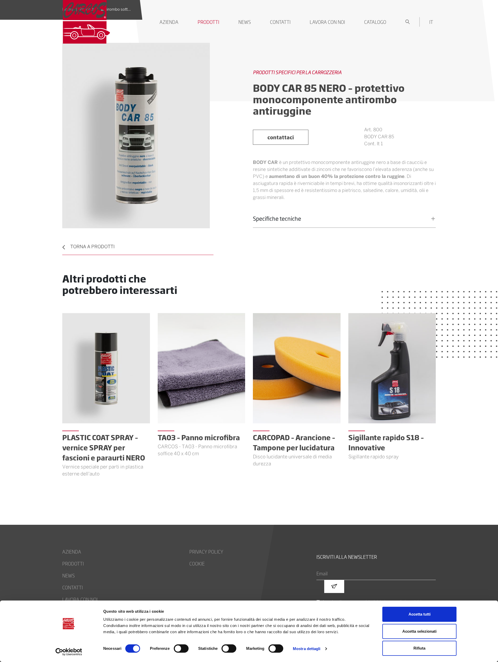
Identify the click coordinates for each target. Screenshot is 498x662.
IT (431, 21)
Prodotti (208, 21)
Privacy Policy (206, 551)
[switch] (181, 648)
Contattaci (280, 137)
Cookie (197, 563)
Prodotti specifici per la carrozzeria (297, 72)
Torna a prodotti (92, 247)
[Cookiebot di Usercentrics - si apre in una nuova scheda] (69, 652)
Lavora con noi (327, 21)
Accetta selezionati (419, 631)
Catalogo (375, 21)
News (244, 21)
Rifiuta (419, 648)
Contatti (280, 21)
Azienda (169, 21)
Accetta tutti (420, 614)
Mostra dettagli (307, 648)
